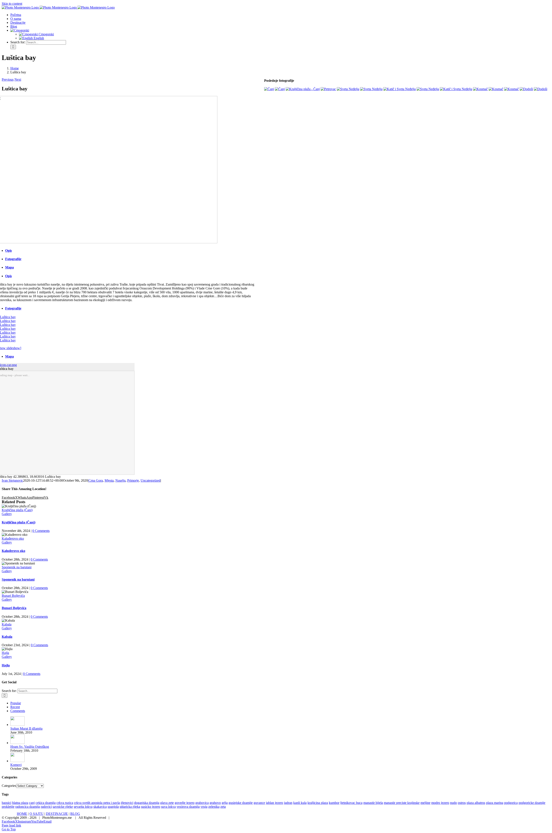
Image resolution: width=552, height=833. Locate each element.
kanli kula (300, 803)
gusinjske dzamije (241, 803)
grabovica (202, 803)
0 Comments (41, 531)
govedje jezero (184, 803)
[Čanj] (269, 89)
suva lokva (168, 806)
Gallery (7, 514)
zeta (223, 806)
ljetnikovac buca (351, 803)
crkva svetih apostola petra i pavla (97, 803)
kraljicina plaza (317, 803)
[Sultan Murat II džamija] (17, 724)
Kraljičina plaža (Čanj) (17, 510)
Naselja (120, 480)
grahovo (215, 803)
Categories (9, 785)
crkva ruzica (64, 803)
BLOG (75, 814)
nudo (453, 803)
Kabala (6, 624)
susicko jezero (150, 806)
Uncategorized (150, 480)
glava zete (167, 803)
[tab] (132, 251)
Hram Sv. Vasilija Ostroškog (29, 746)
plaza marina (494, 803)
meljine (425, 803)
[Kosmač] (480, 89)
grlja (225, 803)
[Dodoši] (526, 89)
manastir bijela (373, 803)
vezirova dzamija (188, 806)
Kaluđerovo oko (13, 538)
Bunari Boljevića (13, 595)
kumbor (334, 803)
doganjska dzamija (146, 803)
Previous (8, 79)
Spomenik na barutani (16, 567)
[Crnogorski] (19, 30)
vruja (204, 806)
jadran (288, 803)
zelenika (214, 806)
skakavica (100, 806)
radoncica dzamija (27, 806)
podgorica (511, 803)
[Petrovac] (328, 89)
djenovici (127, 803)
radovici (46, 806)
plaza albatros (476, 803)
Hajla (5, 653)
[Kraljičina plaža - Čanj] (303, 89)
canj (32, 803)
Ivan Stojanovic (12, 480)
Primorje (133, 480)
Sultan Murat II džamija (26, 728)
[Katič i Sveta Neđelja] (399, 89)
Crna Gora (95, 480)
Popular (15, 703)
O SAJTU (37, 814)
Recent (15, 707)
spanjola (113, 806)
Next (17, 79)
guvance (259, 803)
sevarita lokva (83, 806)
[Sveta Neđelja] (348, 89)
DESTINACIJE (57, 814)
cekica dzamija (46, 803)
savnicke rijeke (63, 806)
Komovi (16, 765)
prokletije (8, 806)
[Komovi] (17, 761)
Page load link (11, 825)
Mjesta (109, 480)
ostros (462, 803)
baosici (6, 803)
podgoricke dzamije (532, 803)
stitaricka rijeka (130, 806)
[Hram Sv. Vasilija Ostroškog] (17, 743)
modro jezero (440, 803)
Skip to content (12, 3)
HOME (22, 814)
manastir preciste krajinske (402, 803)
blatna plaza (20, 803)
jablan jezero (274, 803)
